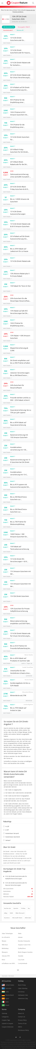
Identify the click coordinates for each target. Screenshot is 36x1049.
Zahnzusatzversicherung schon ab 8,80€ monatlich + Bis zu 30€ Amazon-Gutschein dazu (20, 175)
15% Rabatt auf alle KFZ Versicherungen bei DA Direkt (19, 312)
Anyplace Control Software (25, 944)
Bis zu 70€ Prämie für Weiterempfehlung (18, 523)
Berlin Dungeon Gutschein (25, 952)
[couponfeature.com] (17, 2)
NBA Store (5, 944)
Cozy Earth (21, 959)
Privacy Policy (22, 1020)
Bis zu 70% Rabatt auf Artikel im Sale (18, 709)
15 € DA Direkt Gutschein (19, 596)
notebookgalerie (28, 704)
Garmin (15, 908)
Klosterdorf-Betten (27, 692)
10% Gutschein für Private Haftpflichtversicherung (20, 609)
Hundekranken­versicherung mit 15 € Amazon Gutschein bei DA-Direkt (20, 473)
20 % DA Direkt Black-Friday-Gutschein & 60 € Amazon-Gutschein (19, 188)
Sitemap (4, 1013)
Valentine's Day (23, 998)
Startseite (4, 976)
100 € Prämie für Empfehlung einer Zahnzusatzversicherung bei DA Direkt (19, 324)
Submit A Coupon (7, 1023)
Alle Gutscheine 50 (8, 27)
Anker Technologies (7, 933)
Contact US (21, 1017)
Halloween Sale (23, 995)
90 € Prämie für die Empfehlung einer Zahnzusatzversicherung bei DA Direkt (19, 101)
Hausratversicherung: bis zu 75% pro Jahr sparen (20, 411)
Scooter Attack (29, 679)
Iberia (3, 959)
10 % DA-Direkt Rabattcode (20, 261)
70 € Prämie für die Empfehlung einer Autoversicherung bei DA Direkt (19, 126)
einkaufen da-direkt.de (19, 22)
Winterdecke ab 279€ (18, 695)
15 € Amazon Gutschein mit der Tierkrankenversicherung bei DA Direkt (20, 585)
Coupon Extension (7, 1027)
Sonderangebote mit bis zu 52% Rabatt (20, 684)
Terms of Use (22, 1023)
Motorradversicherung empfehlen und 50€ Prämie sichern (20, 622)
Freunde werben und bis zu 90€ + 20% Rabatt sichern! (20, 399)
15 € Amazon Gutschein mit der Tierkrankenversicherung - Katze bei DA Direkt (20, 572)
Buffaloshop (5, 948)
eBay (5, 913)
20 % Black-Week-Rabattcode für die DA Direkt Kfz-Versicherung (19, 163)
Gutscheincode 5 (8, 30)
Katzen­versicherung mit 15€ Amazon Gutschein (19, 436)
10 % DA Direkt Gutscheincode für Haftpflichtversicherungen (20, 39)
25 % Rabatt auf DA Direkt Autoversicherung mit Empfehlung (19, 88)
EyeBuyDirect (22, 948)
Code (11, 171)
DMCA (20, 1027)
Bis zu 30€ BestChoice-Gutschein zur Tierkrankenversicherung (19, 498)
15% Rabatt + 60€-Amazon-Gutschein (20, 336)
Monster (4, 941)
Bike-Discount (20, 913)
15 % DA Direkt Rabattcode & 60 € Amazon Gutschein (20, 225)
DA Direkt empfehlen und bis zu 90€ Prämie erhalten (20, 361)
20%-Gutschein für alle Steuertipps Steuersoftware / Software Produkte (20, 299)
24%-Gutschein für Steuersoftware (17, 386)
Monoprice (5, 952)
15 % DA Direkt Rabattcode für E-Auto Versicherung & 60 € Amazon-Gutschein (20, 634)
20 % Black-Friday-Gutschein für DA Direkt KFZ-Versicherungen (19, 150)
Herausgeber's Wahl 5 (24, 27)
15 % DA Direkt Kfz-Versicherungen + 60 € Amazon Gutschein (18, 560)
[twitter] (16, 1037)
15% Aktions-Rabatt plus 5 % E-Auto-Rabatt (20, 274)
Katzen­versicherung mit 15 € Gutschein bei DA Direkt (20, 461)
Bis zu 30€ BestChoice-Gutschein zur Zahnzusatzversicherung (19, 510)
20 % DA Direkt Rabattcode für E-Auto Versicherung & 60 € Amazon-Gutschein (20, 76)
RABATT (12, 34)
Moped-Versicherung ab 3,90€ (19, 349)
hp (29, 908)
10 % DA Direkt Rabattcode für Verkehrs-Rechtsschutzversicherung (20, 63)
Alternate (28, 918)
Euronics (7, 918)
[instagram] (20, 1037)
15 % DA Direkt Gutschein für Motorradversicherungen (19, 138)
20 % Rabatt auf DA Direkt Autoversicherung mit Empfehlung (19, 237)
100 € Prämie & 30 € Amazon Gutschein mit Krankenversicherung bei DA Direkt (19, 113)
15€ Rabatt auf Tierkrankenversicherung (19, 547)
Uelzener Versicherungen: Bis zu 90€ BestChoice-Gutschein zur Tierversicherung (20, 374)
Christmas (21, 992)
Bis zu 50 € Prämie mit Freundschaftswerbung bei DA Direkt (20, 647)
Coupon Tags (6, 1020)
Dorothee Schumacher (24, 941)
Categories (5, 1017)
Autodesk (20, 956)
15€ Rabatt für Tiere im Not (20, 286)
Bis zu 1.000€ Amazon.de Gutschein (19, 200)
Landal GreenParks (27, 667)
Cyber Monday (22, 988)
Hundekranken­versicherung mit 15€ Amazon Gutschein (18, 448)
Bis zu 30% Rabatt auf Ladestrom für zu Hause (19, 250)
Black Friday (22, 985)
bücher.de (7, 908)
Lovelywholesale (22, 963)
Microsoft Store (17, 918)
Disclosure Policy (23, 1030)
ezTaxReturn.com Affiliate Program (9, 963)
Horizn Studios (29, 655)
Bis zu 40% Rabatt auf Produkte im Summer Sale (20, 659)
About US (21, 1013)
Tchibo (23, 908)
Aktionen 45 (20, 30)
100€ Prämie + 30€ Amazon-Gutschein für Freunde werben (18, 535)
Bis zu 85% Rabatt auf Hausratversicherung (18, 423)
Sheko (19, 933)
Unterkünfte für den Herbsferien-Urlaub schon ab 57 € (20, 672)
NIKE (11, 913)
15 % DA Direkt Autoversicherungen (17, 212)
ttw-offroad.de (6, 937)
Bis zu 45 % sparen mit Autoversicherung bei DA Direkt (19, 485)
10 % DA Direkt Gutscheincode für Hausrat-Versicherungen (20, 51)
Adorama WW (6, 956)
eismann (20, 937)
